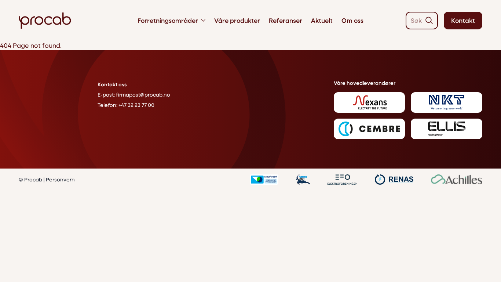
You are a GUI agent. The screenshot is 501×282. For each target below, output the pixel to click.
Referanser (285, 20)
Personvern (60, 179)
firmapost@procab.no (143, 94)
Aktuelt (322, 20)
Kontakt (463, 20)
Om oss (352, 20)
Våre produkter (237, 20)
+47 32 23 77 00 (136, 104)
